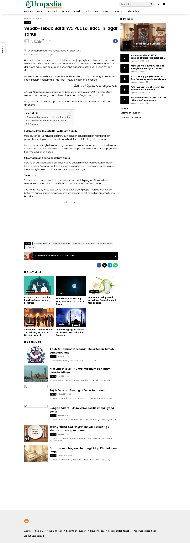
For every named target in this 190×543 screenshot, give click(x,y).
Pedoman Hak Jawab (119, 531)
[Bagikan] (115, 41)
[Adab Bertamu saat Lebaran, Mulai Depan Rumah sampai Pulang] (36, 354)
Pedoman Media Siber (145, 531)
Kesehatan (30, 292)
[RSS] (26, 521)
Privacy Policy (97, 531)
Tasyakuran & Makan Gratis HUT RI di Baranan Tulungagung (148, 99)
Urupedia (29, 60)
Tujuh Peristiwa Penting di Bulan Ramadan (77, 390)
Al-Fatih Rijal (35, 40)
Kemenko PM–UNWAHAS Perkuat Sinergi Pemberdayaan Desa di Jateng (147, 67)
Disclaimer (39, 531)
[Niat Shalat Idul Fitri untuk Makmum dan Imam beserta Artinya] (36, 373)
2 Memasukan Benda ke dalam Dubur (47, 120)
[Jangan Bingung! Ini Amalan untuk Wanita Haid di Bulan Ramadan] (71, 317)
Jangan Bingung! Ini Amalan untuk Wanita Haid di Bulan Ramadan (70, 332)
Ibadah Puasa (106, 243)
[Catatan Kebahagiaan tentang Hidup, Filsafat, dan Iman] (36, 453)
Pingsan (31, 247)
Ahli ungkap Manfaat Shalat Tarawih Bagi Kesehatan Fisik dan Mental (38, 332)
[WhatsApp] (115, 265)
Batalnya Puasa (43, 243)
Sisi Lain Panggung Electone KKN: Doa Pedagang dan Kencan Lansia (148, 77)
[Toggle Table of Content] (68, 113)
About (27, 531)
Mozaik (27, 23)
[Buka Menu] (164, 4)
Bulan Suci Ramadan (84, 243)
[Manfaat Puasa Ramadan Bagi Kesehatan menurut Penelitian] (39, 285)
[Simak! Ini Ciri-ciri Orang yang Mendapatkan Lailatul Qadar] (71, 286)
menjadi (57, 76)
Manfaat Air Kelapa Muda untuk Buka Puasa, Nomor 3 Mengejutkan (102, 300)
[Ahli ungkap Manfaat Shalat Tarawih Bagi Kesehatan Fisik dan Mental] (39, 317)
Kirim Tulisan (55, 531)
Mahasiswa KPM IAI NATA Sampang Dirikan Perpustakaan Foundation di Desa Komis (147, 56)
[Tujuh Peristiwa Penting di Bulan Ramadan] (36, 393)
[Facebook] (99, 265)
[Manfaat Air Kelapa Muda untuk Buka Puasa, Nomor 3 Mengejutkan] (103, 285)
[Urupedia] (43, 4)
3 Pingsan (33, 124)
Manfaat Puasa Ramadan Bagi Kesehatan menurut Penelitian (37, 300)
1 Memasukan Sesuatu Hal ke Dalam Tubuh (49, 117)
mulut (81, 139)
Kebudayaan (62, 324)
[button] (151, 4)
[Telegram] (110, 265)
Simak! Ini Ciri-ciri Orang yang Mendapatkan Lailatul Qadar (70, 301)
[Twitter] (104, 265)
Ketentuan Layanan (130, 112)
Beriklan (124, 108)
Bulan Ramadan (62, 243)
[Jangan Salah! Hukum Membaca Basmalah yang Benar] (36, 413)
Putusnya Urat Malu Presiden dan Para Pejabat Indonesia (148, 88)
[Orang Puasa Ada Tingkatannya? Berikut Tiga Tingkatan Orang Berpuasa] (36, 433)
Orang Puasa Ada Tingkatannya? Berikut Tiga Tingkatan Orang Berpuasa (79, 428)
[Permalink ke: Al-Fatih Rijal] (27, 41)
